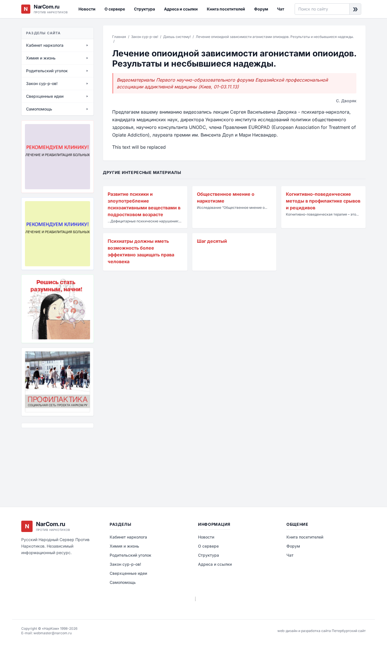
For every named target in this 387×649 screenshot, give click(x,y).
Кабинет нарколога (128, 537)
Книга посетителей (226, 9)
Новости (86, 9)
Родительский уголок (130, 555)
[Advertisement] (49, 463)
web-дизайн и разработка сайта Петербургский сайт (321, 631)
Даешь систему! (177, 37)
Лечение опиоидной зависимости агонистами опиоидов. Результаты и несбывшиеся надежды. (275, 37)
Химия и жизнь (124, 546)
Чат (280, 9)
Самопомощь (123, 582)
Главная (119, 37)
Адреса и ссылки (181, 9)
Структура (144, 9)
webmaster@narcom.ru (52, 633)
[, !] (57, 309)
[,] (57, 382)
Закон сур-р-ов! (144, 37)
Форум (261, 9)
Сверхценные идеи (128, 573)
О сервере (115, 9)
